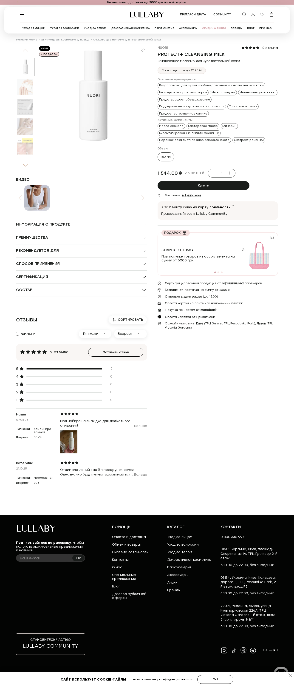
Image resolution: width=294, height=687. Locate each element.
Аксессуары (177, 575)
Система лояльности (130, 552)
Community (222, 14)
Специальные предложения (124, 577)
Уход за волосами (183, 545)
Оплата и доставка (129, 537)
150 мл (166, 156)
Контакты (120, 560)
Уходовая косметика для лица (68, 39)
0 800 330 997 (232, 537)
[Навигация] (17, 2)
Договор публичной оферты (129, 596)
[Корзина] (271, 14)
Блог (116, 586)
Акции (172, 582)
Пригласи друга (193, 14)
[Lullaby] (147, 14)
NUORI (163, 48)
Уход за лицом (179, 537)
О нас (117, 567)
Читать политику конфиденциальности (163, 679)
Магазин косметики (30, 39)
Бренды (174, 590)
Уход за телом (179, 552)
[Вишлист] (262, 14)
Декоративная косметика (189, 560)
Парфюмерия (179, 567)
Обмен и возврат (127, 545)
